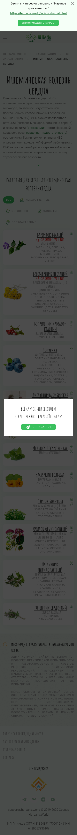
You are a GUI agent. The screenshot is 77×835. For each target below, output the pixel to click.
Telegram (55, 416)
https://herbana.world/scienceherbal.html (38, 13)
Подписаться (40, 427)
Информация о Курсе (38, 22)
